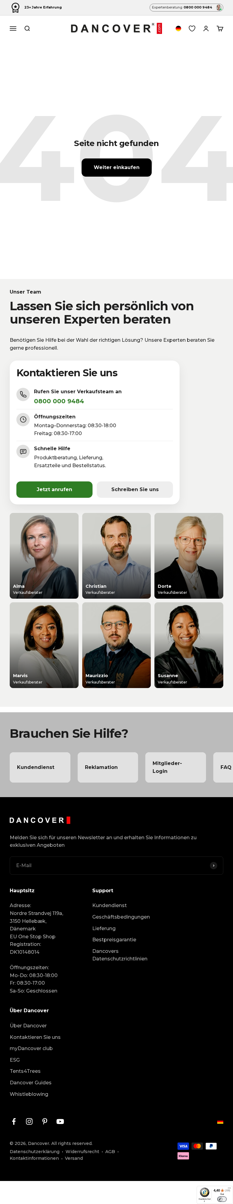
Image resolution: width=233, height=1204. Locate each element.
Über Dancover (28, 1026)
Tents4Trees (25, 1071)
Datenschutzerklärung (34, 1151)
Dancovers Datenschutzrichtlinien (119, 955)
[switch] (222, 1199)
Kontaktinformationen (34, 1158)
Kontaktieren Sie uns (35, 1037)
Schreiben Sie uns (135, 489)
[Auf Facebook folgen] (14, 1121)
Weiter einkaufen (117, 167)
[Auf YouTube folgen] (60, 1121)
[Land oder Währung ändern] (178, 28)
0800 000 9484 (59, 401)
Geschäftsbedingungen (121, 917)
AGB (110, 1151)
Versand (74, 1158)
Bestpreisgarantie (114, 940)
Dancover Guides (31, 1083)
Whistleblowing (29, 1094)
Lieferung (104, 928)
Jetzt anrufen (54, 489)
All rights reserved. (72, 1143)
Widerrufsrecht (82, 1151)
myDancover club (31, 1048)
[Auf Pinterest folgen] (45, 1121)
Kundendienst (109, 905)
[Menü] (229, 1189)
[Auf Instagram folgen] (29, 1121)
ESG (15, 1060)
